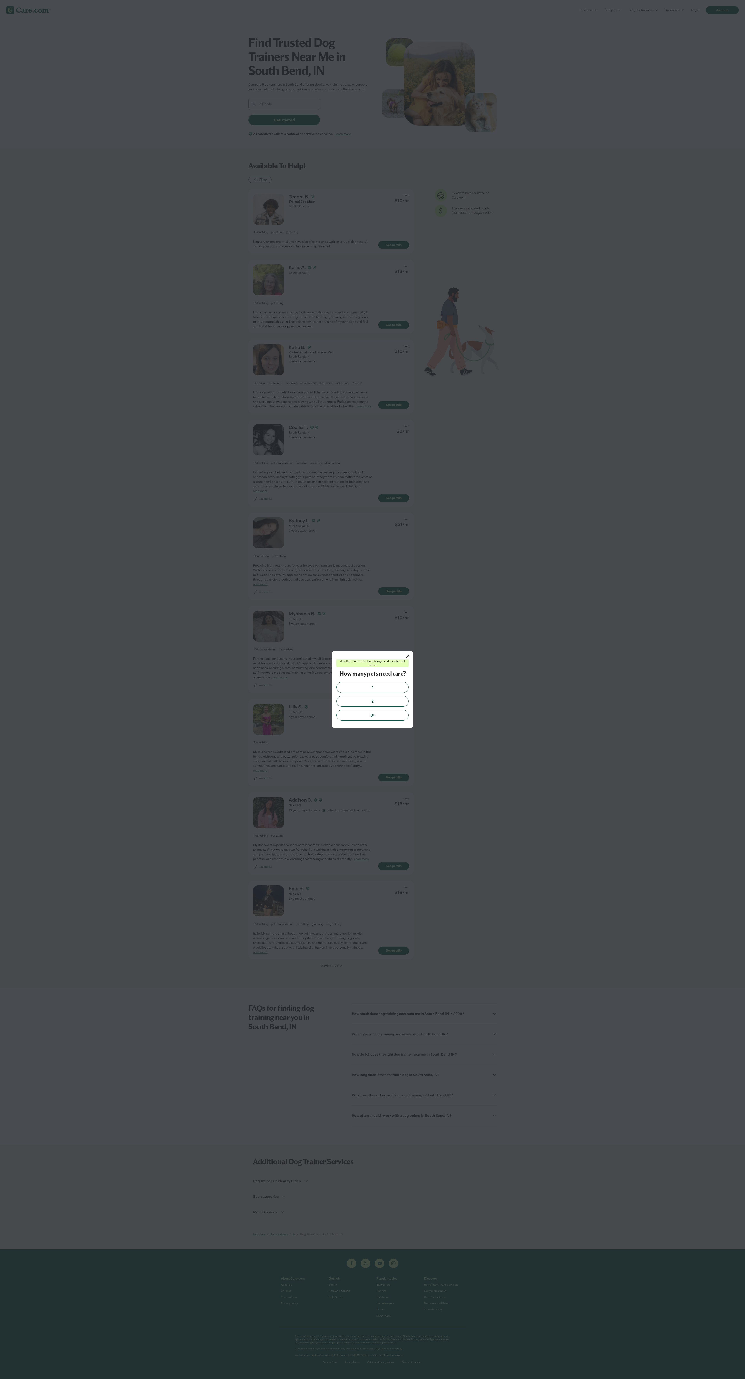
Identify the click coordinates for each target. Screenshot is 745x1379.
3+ (372, 715)
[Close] (408, 656)
